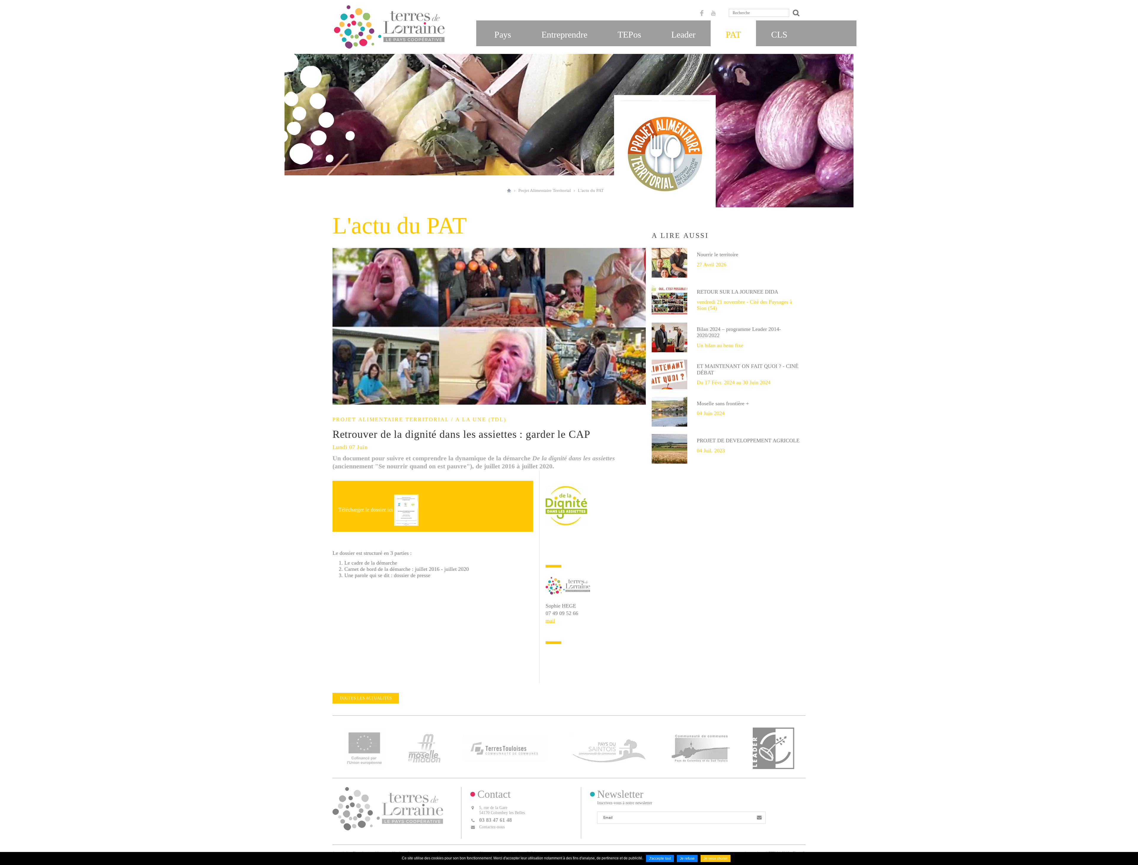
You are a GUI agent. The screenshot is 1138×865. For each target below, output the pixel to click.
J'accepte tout (660, 858)
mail (550, 621)
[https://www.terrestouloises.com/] (504, 748)
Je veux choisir (716, 858)
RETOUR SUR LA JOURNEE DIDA (737, 292)
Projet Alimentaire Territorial (544, 190)
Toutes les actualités (366, 698)
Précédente (338, 326)
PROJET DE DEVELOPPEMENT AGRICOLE (748, 440)
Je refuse (687, 858)
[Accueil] (389, 27)
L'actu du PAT (591, 190)
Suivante (640, 326)
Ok (795, 12)
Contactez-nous (492, 827)
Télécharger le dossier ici (365, 509)
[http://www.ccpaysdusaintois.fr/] (609, 748)
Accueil (509, 190)
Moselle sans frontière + (723, 403)
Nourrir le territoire (717, 254)
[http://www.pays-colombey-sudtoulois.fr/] (701, 748)
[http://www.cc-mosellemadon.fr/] (424, 748)
